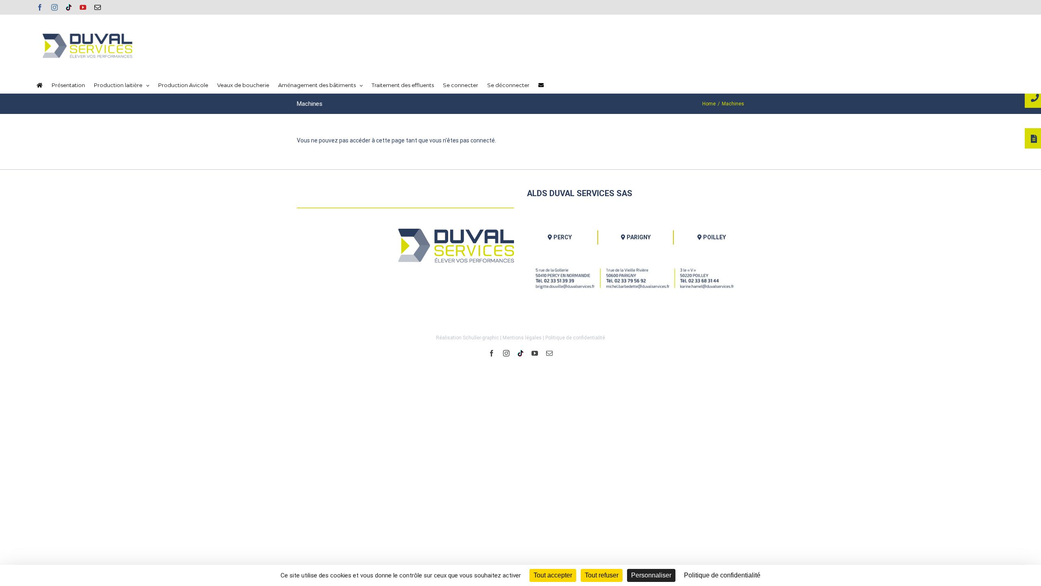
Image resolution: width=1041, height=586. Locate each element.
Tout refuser (602, 575)
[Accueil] (40, 85)
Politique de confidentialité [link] (722, 575)
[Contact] (541, 85)
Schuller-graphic (481, 338)
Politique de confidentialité (575, 338)
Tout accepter (553, 575)
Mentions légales (522, 338)
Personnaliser (651, 575)
